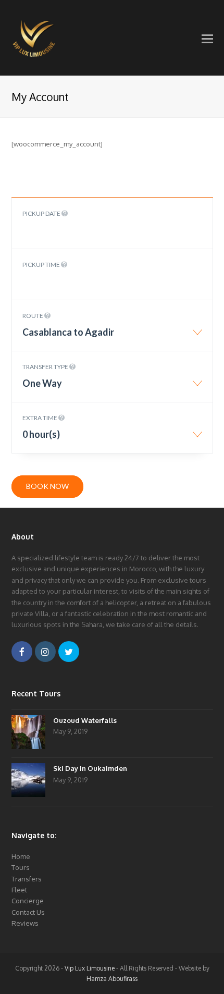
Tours (20, 867)
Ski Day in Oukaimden (90, 768)
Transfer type (45, 367)
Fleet (19, 890)
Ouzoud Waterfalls (85, 720)
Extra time (40, 418)
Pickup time (41, 264)
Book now (47, 486)
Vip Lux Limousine (90, 968)
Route (33, 316)
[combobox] (112, 337)
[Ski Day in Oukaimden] (28, 781)
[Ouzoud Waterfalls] (28, 733)
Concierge (27, 901)
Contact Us (28, 912)
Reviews (25, 923)
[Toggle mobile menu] (207, 38)
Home (20, 856)
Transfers (26, 879)
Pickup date (41, 213)
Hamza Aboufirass (112, 979)
